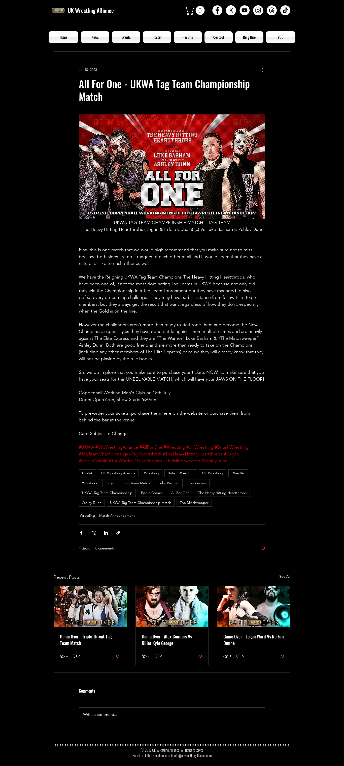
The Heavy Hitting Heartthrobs (222, 493)
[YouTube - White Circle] (244, 10)
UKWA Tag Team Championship (107, 493)
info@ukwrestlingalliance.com (193, 755)
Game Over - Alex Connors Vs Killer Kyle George (167, 639)
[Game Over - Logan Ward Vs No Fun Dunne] (253, 606)
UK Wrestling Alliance (118, 473)
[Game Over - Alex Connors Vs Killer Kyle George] (172, 606)
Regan (111, 483)
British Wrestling (181, 473)
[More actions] (262, 70)
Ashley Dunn (91, 502)
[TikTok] (285, 10)
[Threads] (272, 10)
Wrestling (151, 473)
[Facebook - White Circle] (217, 10)
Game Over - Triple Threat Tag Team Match (86, 639)
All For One (180, 493)
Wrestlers (89, 483)
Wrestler (238, 473)
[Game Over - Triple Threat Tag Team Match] (90, 606)
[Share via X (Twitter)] (93, 532)
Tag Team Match (137, 483)
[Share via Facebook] (81, 532)
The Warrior (197, 483)
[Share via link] (118, 532)
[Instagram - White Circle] (258, 10)
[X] (231, 10)
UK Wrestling (212, 473)
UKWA (87, 473)
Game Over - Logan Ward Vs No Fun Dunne (253, 639)
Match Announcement (117, 515)
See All (284, 576)
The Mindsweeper (194, 502)
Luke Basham (168, 483)
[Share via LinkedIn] (106, 532)
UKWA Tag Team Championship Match (140, 502)
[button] (196, 10)
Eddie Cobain (152, 493)
